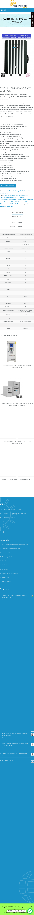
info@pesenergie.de (9, 517)
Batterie (4, 561)
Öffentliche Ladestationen (22, 201)
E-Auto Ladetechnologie (21, 195)
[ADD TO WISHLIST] (14, 351)
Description (17, 213)
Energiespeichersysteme (9, 552)
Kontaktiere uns (23, 912)
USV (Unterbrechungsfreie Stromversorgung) (15, 544)
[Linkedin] (3, 521)
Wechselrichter (6, 565)
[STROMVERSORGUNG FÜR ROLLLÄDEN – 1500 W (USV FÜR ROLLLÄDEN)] (11, 398)
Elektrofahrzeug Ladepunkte (8, 197)
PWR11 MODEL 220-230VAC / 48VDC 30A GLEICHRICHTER (17, 442)
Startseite (7, 912)
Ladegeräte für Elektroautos (10, 573)
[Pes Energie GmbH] (18, 4)
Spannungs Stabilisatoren (9, 557)
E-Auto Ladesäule (8, 195)
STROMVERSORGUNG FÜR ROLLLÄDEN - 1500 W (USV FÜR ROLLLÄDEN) (17, 404)
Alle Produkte (11, 191)
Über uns (14, 912)
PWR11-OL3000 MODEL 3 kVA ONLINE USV (17, 480)
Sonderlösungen (6, 581)
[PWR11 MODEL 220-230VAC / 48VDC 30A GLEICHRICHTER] (11, 436)
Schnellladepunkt (5, 204)
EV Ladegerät (21, 197)
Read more (9, 351)
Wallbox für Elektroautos (17, 204)
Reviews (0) (17, 216)
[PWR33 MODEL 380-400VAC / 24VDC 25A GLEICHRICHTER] (11, 360)
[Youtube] (3, 532)
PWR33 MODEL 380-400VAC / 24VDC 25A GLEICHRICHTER (17, 366)
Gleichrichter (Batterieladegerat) (11, 548)
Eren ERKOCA (21, 909)
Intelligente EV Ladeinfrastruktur (16, 199)
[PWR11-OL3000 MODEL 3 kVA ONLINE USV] (11, 474)
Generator (5, 569)
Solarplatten (5, 577)
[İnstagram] (3, 526)
